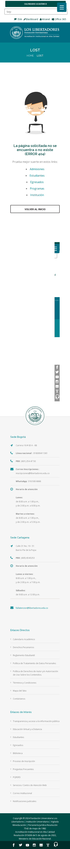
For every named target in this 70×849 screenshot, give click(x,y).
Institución (37, 195)
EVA (19, 19)
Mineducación (19, 825)
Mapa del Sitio (20, 690)
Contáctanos (19, 698)
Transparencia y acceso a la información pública (36, 721)
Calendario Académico (35, 4)
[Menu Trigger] (61, 7)
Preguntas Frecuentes (23, 769)
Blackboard (32, 19)
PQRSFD (17, 777)
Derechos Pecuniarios (23, 647)
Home (30, 55)
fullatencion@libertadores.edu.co (32, 608)
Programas (37, 188)
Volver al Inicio (35, 209)
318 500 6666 (28, 481)
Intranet (45, 19)
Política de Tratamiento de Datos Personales (34, 663)
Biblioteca (18, 753)
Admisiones (37, 169)
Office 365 (60, 19)
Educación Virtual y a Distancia (27, 729)
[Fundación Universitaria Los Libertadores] (35, 32)
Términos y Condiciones (24, 682)
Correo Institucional (22, 793)
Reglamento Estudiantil (24, 655)
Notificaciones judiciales (24, 801)
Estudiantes (37, 175)
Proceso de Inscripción (24, 761)
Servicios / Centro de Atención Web (30, 785)
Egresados (37, 182)
